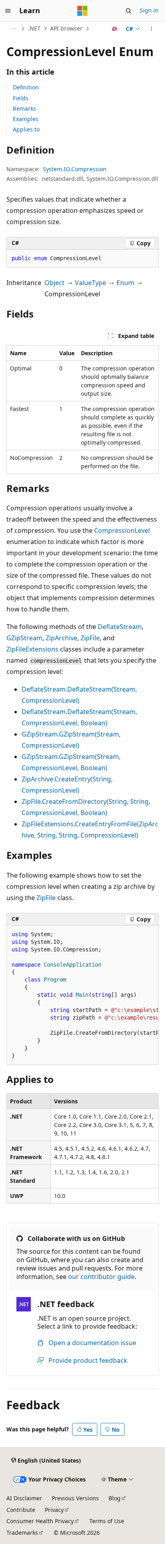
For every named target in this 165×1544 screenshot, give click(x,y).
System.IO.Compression (75, 169)
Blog (115, 1498)
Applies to (26, 129)
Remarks (24, 108)
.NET (34, 28)
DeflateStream (120, 626)
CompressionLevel (122, 530)
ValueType (90, 282)
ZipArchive (61, 637)
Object (54, 282)
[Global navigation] (8, 11)
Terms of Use (106, 1521)
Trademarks (22, 1532)
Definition (26, 87)
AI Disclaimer (24, 1498)
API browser (66, 28)
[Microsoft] (82, 11)
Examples (25, 119)
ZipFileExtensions (32, 649)
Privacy (54, 1510)
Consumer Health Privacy (40, 1521)
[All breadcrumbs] (13, 28)
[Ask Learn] (114, 28)
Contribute (20, 1510)
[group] (82, 995)
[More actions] (152, 28)
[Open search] (129, 11)
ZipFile (90, 637)
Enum (125, 282)
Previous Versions (75, 1498)
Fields (20, 98)
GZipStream (24, 637)
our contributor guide (101, 1276)
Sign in (149, 10)
